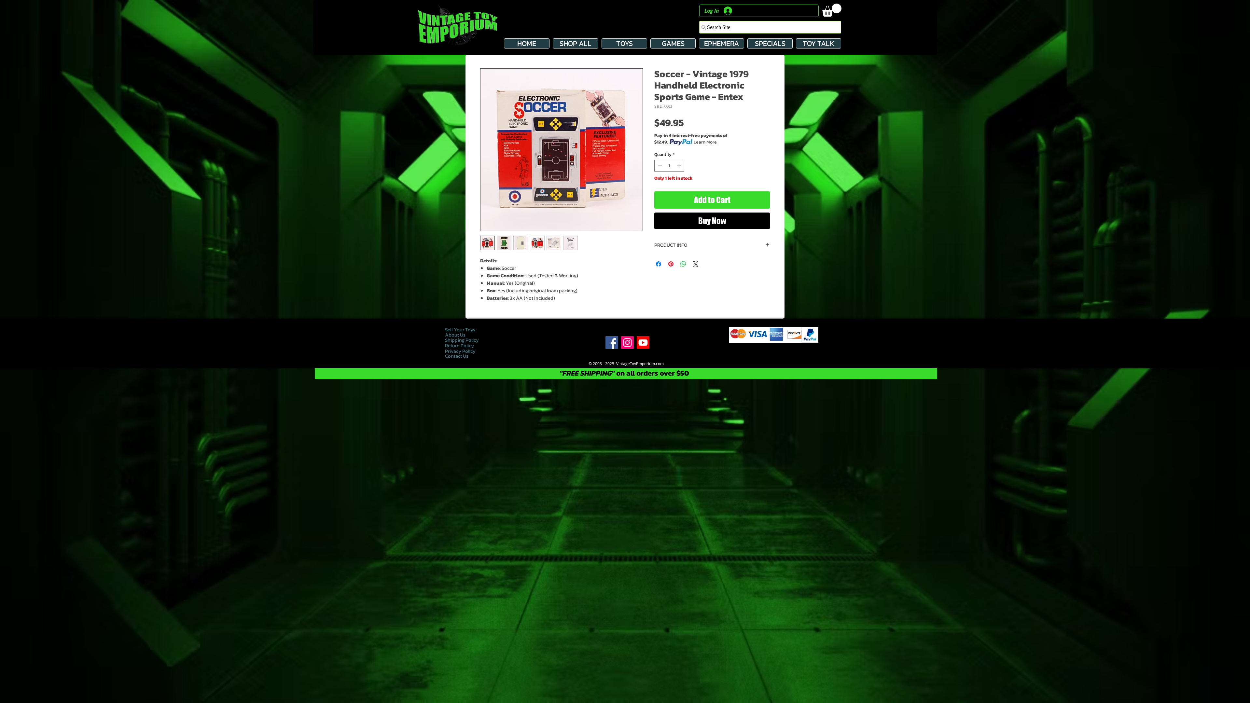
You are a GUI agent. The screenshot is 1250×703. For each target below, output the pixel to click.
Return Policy (459, 345)
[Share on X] (696, 264)
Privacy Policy (461, 351)
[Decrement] (659, 165)
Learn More (705, 142)
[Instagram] (627, 342)
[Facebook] (611, 342)
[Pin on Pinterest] (671, 264)
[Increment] (680, 165)
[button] (831, 10)
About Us (455, 334)
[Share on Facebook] (658, 264)
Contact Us (456, 356)
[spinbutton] (669, 165)
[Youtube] (643, 342)
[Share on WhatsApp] (683, 264)
